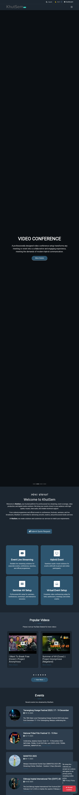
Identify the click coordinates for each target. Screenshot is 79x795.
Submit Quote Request (40, 531)
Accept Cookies (69, 789)
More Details (39, 264)
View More (39, 680)
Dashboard (69, 2)
